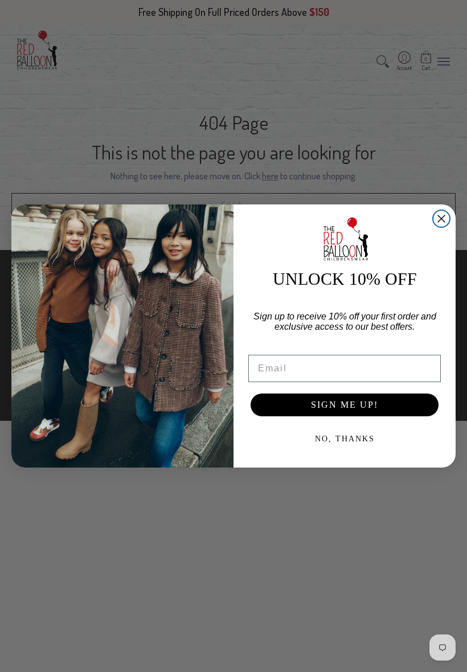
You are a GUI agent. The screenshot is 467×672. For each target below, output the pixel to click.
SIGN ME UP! (344, 404)
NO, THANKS (345, 439)
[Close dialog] (441, 218)
